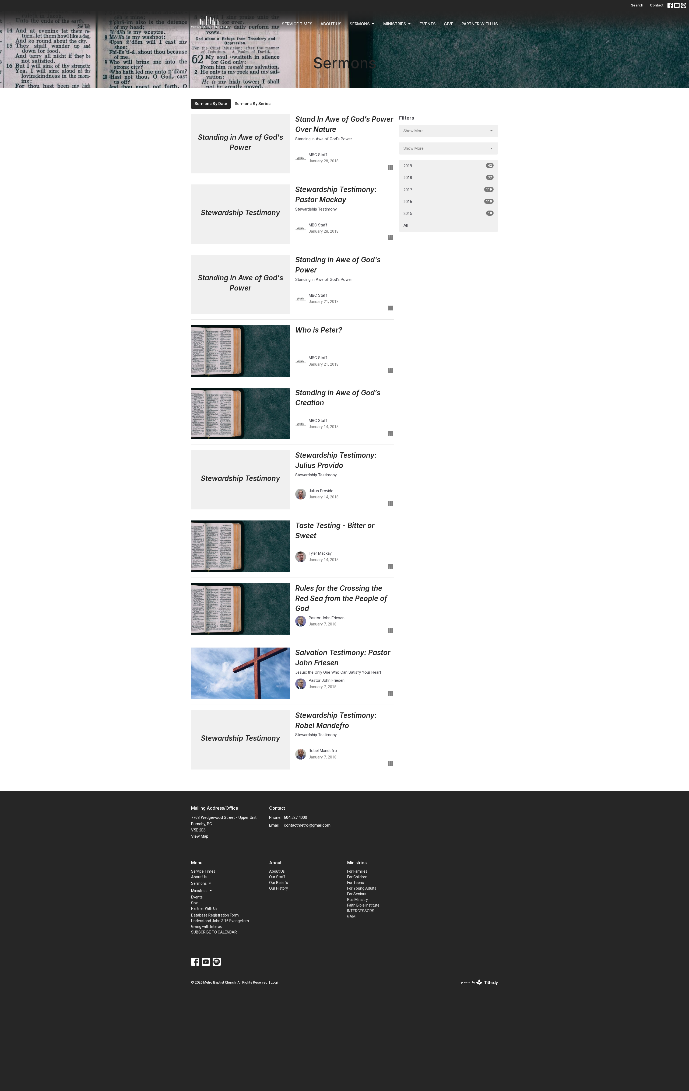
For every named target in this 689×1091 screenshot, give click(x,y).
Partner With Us (480, 23)
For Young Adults (361, 888)
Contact (656, 5)
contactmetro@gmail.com (307, 825)
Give (449, 23)
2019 (447, 165)
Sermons (360, 23)
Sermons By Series (252, 103)
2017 (447, 189)
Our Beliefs (278, 882)
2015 (447, 213)
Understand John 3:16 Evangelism (220, 921)
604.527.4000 (295, 817)
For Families (357, 871)
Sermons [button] (199, 883)
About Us (331, 23)
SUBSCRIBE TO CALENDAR (214, 932)
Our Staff (277, 877)
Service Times (297, 23)
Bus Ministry (357, 899)
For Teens (355, 882)
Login (275, 982)
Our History (278, 888)
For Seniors (356, 894)
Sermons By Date (211, 103)
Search (637, 5)
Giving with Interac (206, 926)
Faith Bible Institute (363, 905)
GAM (351, 916)
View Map (199, 836)
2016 (447, 201)
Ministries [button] (199, 891)
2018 (447, 177)
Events (428, 23)
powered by (476, 987)
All (405, 225)
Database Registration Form (215, 915)
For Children (357, 877)
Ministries (394, 23)
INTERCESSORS (360, 911)
